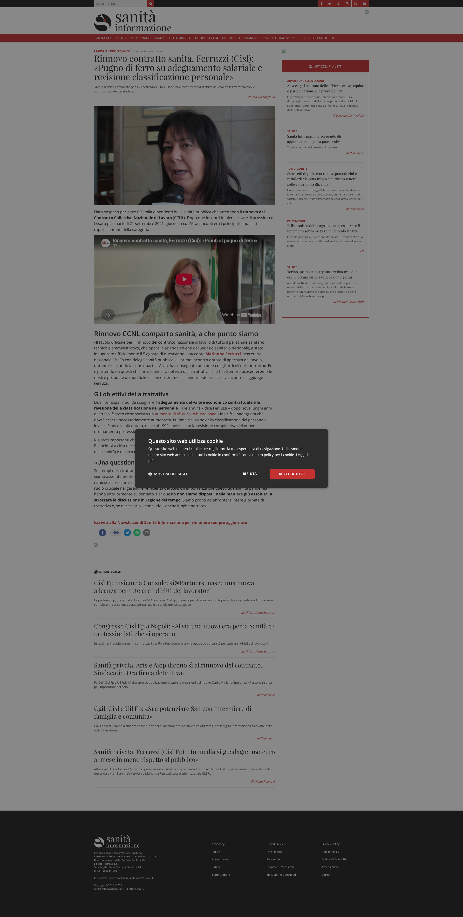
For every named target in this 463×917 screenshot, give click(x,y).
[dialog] (231, 458)
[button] (167, 474)
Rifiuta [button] (250, 473)
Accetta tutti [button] (292, 474)
